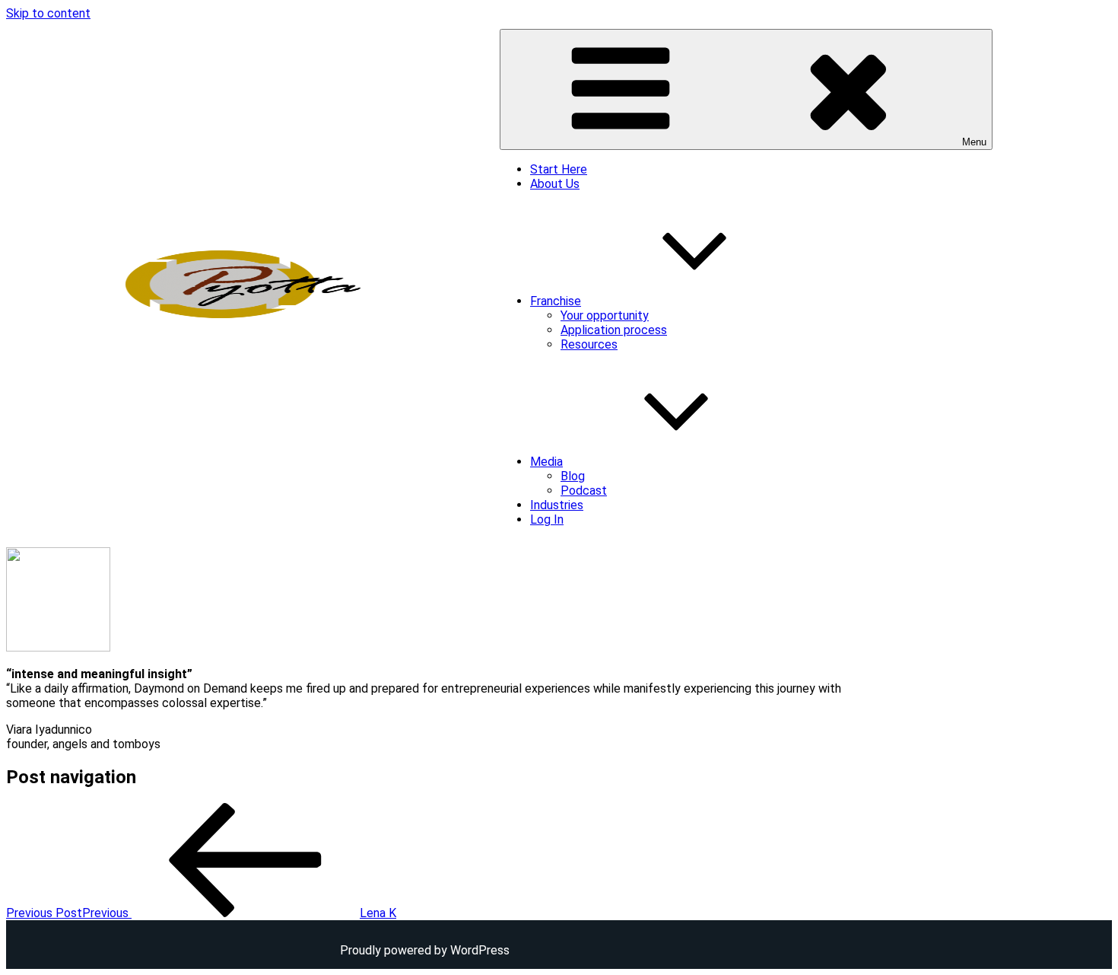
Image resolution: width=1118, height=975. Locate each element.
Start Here (558, 169)
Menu (974, 142)
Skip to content (48, 13)
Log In (547, 519)
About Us (555, 184)
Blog (573, 476)
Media (546, 461)
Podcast (584, 490)
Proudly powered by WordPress (425, 950)
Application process (614, 330)
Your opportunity (605, 315)
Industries (556, 505)
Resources (589, 344)
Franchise (555, 301)
